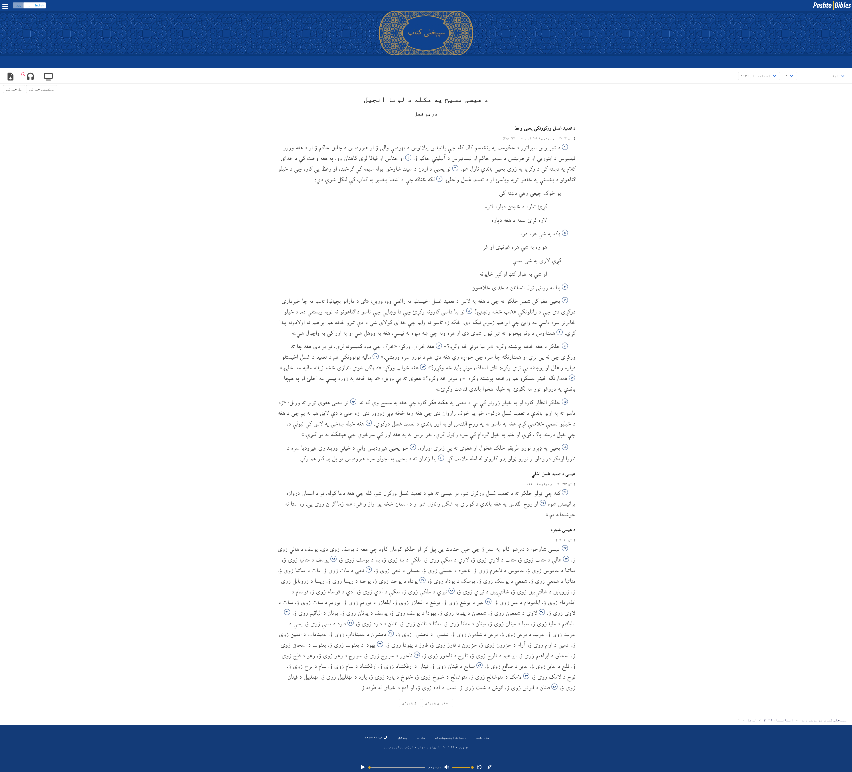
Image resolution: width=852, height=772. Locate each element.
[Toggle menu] (6, 6)
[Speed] (479, 767)
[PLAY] (362, 767)
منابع (420, 737)
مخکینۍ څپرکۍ (41, 89)
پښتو (18, 5)
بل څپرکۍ (14, 89)
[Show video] (48, 77)
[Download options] (10, 77)
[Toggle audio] (30, 77)
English (39, 5)
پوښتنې (402, 737)
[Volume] (447, 767)
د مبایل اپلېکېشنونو (451, 737)
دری (28, 5)
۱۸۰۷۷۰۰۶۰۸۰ (373, 737)
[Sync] (489, 767)
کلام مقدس (482, 737)
